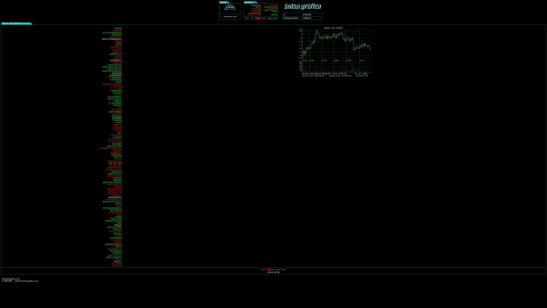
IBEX (230, 9)
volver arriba (273, 272)
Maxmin (307, 18)
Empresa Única (291, 18)
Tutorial (307, 15)
